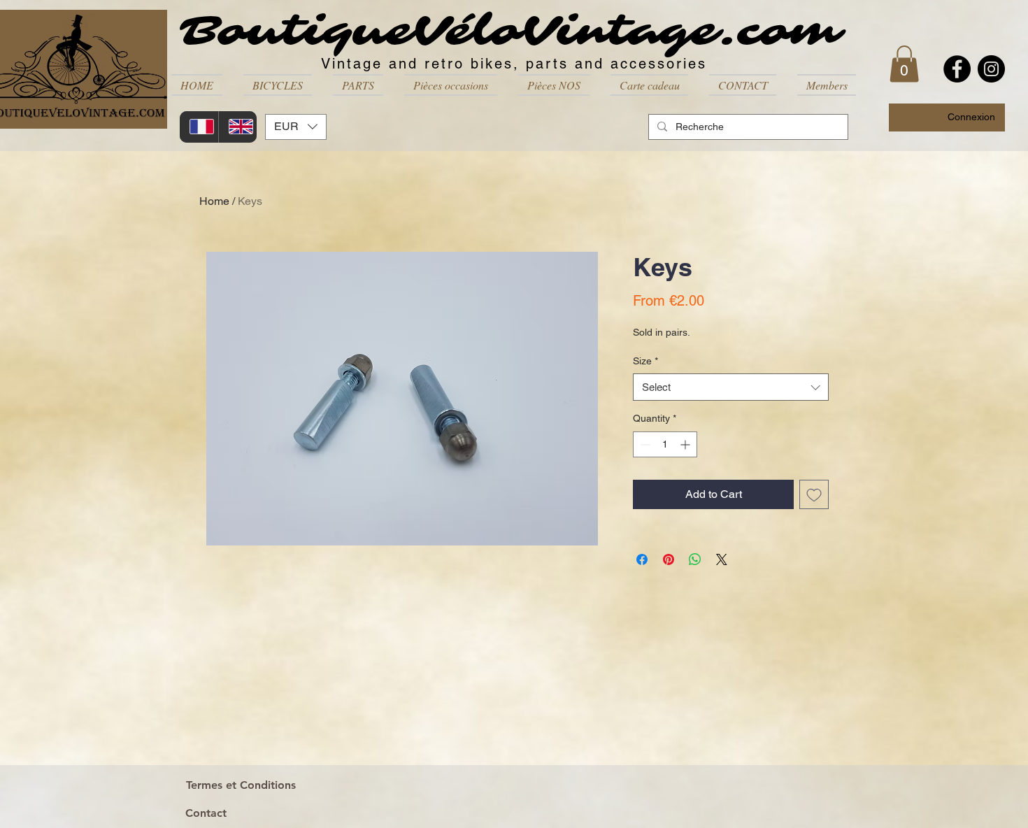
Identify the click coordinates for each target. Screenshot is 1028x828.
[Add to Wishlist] (814, 494)
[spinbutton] (665, 444)
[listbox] (296, 127)
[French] (199, 127)
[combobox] (731, 387)
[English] (237, 127)
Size (645, 360)
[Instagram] (991, 69)
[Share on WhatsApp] (695, 559)
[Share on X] (721, 559)
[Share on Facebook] (642, 559)
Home (214, 201)
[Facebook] (957, 69)
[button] (277, 85)
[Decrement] (643, 444)
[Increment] (686, 444)
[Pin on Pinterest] (668, 559)
